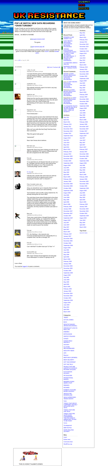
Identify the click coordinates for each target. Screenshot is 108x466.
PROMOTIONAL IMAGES (68, 378)
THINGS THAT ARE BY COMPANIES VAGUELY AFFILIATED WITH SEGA (70, 405)
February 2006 (68, 261)
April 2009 (66, 174)
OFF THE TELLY (68, 364)
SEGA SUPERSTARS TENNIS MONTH (70, 398)
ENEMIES (66, 331)
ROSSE (66, 73)
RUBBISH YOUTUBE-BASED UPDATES (70, 390)
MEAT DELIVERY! (69, 360)
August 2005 (67, 275)
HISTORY (66, 344)
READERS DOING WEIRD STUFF (69, 382)
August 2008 (67, 193)
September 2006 (68, 245)
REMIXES (66, 385)
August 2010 (67, 138)
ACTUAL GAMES (68, 319)
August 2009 (67, 165)
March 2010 (67, 149)
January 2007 (67, 236)
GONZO (66, 338)
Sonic (65, 401)
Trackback (56, 67)
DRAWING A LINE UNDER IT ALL (69, 38)
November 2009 (68, 158)
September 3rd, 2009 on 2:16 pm (34, 232)
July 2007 (66, 222)
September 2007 (68, 218)
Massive (66, 355)
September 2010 (68, 135)
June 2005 (66, 279)
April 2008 (66, 202)
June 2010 (66, 142)
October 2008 (67, 188)
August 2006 (67, 247)
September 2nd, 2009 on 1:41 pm (34, 96)
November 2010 (68, 131)
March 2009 (67, 177)
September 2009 (68, 163)
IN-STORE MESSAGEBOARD (69, 347)
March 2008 (67, 204)
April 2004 (66, 309)
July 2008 (66, 195)
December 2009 (68, 156)
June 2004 (66, 305)
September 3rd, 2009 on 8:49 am (34, 215)
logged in (25, 266)
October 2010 (67, 133)
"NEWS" (66, 317)
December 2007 (68, 211)
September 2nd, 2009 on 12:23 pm (35, 71)
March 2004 (67, 311)
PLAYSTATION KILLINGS (68, 372)
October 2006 (67, 243)
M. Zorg (29, 172)
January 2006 (67, 263)
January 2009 (67, 181)
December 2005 (68, 266)
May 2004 (66, 307)
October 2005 (67, 270)
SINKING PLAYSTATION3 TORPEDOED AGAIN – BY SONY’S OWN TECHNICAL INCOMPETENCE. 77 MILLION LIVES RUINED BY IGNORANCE (70, 54)
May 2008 (66, 199)
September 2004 (68, 300)
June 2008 (66, 197)
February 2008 (68, 206)
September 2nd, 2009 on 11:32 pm (35, 185)
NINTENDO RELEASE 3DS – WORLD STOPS (70, 67)
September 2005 (68, 273)
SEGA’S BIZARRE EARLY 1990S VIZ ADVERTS (69, 110)
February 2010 (68, 151)
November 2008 (68, 186)
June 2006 (66, 252)
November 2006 (68, 241)
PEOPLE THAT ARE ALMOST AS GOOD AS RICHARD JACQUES (70, 368)
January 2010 (67, 154)
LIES (19, 60)
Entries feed (67, 439)
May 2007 (66, 227)
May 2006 (66, 254)
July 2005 (66, 277)
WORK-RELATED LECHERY (69, 430)
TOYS (65, 423)
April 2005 (66, 284)
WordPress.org (68, 444)
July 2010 (66, 140)
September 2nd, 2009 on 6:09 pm (34, 159)
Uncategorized (68, 425)
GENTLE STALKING (69, 336)
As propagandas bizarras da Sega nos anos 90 (70, 106)
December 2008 (68, 183)
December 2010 (68, 129)
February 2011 (68, 124)
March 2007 (67, 231)
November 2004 (68, 295)
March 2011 (67, 122)
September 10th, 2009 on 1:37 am (35, 253)
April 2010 (66, 147)
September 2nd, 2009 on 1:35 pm (34, 85)
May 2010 (66, 145)
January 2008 (67, 209)
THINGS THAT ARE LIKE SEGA (69, 410)
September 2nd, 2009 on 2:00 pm (34, 111)
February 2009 (68, 179)
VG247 (47, 51)
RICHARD (66, 387)
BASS (65, 322)
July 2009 (66, 167)
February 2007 (68, 234)
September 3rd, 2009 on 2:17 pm (34, 244)
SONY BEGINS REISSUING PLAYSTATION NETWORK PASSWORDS (68, 43)
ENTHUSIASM (68, 334)
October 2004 (67, 298)
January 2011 (67, 126)
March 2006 (67, 259)
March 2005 (67, 286)
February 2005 (68, 289)
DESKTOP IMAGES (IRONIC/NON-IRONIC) (70, 325)
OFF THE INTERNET (70, 362)
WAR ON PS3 (67, 427)
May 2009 (66, 172)
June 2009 (66, 170)
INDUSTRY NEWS (69, 350)
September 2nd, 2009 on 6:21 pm (34, 173)
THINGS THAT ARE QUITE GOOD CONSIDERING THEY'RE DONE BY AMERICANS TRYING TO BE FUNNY (70, 417)
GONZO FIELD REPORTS (68, 341)
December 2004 (68, 293)
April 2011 (66, 119)
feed (49, 67)
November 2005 (68, 268)
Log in (65, 437)
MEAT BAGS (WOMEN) (70, 357)
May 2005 (66, 282)
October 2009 (67, 161)
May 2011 (66, 117)
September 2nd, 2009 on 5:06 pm (34, 147)
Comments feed (68, 441)
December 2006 (68, 238)
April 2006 (66, 257)
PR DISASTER (68, 375)
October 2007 (67, 215)
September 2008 (68, 190)
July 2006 (66, 250)
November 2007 (68, 213)
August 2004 (67, 302)
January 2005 (67, 291)
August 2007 (67, 220)
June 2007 (66, 225)
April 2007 (66, 229)
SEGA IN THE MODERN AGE (68, 394)
